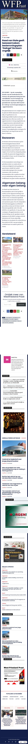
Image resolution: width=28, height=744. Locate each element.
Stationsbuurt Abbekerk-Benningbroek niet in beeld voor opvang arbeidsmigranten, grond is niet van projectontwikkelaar (21, 720)
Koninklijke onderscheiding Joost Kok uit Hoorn (12, 578)
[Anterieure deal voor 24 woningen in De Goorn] (7, 272)
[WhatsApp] (18, 54)
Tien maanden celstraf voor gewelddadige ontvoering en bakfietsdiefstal (11, 492)
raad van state (5, 322)
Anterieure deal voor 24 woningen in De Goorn (6, 281)
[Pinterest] (14, 54)
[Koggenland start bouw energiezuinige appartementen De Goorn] (18, 240)
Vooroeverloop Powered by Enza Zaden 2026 (14, 595)
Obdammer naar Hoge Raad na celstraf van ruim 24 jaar (12, 484)
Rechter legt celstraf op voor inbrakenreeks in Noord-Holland (12, 477)
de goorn (11, 319)
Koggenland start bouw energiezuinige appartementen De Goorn (18, 250)
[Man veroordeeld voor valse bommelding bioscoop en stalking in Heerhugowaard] (5, 635)
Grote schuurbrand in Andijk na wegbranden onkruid (12, 398)
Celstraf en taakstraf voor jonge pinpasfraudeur (12, 460)
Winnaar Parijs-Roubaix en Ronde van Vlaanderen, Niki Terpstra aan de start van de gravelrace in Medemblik (7, 722)
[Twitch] (15, 742)
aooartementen (9, 317)
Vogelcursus (5, 583)
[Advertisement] (14, 341)
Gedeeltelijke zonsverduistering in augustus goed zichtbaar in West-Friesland (13, 392)
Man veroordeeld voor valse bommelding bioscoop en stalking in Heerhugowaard (13, 469)
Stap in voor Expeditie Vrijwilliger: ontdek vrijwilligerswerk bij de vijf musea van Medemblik (13, 381)
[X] (11, 54)
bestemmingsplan (16, 317)
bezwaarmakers (6, 319)
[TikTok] (12, 742)
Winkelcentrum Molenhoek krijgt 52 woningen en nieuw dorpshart (13, 386)
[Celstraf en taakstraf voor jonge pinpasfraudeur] (14, 448)
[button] (23, 742)
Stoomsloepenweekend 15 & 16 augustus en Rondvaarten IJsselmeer (13, 600)
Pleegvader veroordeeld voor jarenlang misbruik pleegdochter (12, 572)
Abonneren (21, 304)
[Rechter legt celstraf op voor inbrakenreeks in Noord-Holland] (5, 649)
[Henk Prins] (10, 64)
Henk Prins (16, 64)
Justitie (4, 35)
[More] (21, 54)
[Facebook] (8, 54)
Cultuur (4, 603)
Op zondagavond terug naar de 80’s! (12, 605)
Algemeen (4, 570)
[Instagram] (9, 742)
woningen (11, 322)
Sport (3, 593)
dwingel (16, 319)
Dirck (4, 386)
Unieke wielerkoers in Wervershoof (11, 609)
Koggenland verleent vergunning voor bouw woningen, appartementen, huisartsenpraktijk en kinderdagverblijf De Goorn (7, 255)
